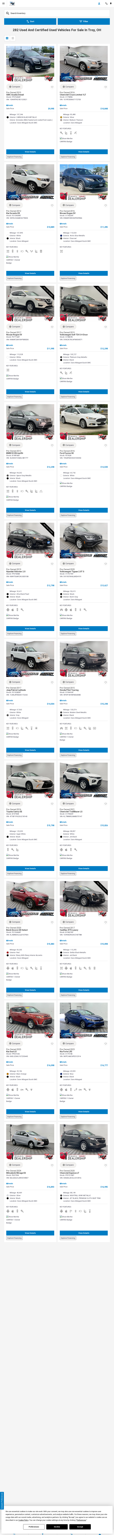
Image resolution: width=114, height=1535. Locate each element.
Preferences (34, 1527)
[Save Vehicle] (52, 87)
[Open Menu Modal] (3, 3)
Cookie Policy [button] (23, 1520)
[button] (30, 151)
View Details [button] (30, 152)
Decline (57, 1527)
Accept (80, 1527)
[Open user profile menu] (100, 3)
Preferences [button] (81, 1520)
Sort (32, 21)
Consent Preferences (2, 1501)
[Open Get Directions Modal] (112, 3)
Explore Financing (14, 157)
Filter (85, 21)
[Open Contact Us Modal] (107, 3)
